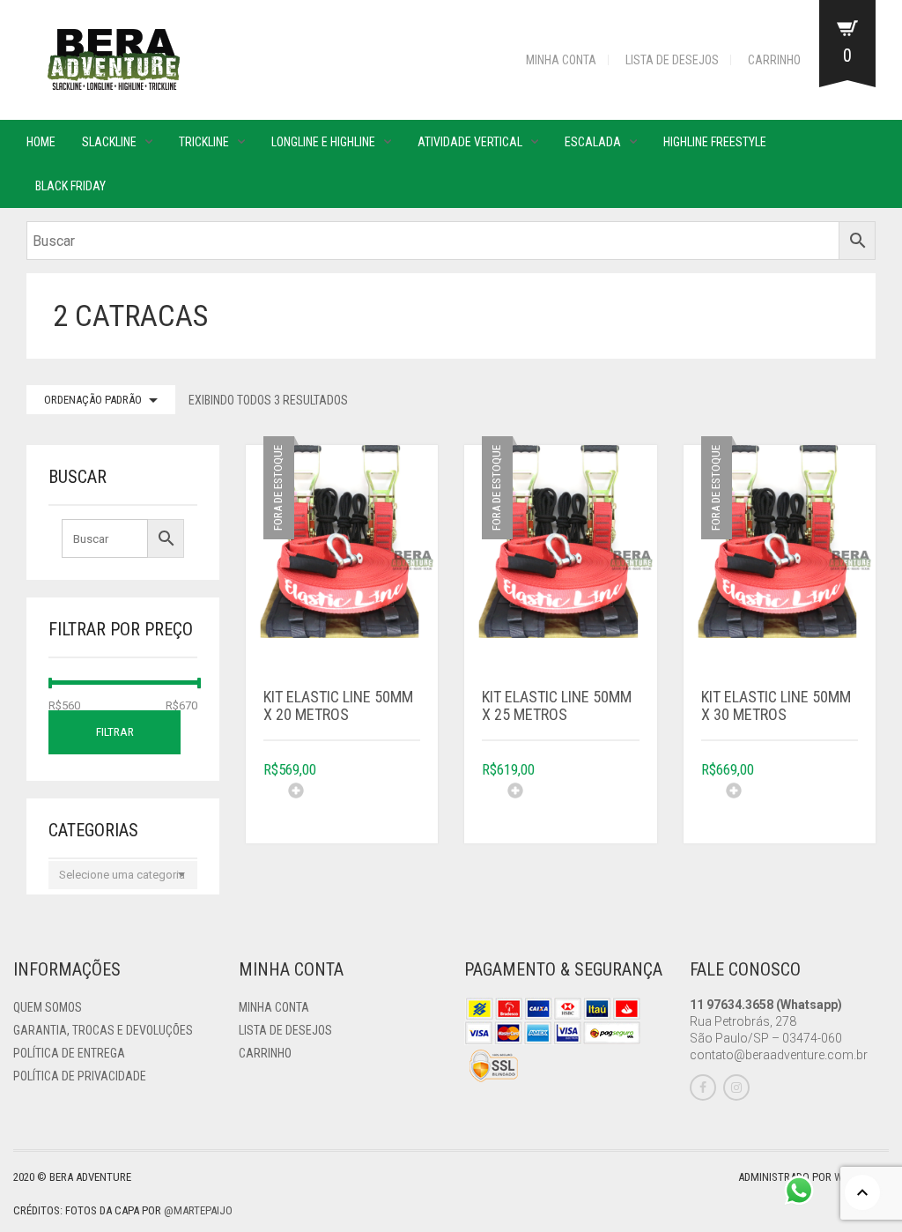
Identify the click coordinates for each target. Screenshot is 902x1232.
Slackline (109, 142)
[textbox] (122, 875)
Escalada (593, 142)
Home (40, 142)
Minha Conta (561, 60)
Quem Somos (47, 1007)
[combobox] (122, 875)
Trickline (204, 142)
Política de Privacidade (79, 1076)
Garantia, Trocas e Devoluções (103, 1030)
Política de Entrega (69, 1053)
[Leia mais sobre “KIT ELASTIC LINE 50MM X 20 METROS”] (354, 804)
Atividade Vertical (470, 142)
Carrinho (774, 60)
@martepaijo (198, 1210)
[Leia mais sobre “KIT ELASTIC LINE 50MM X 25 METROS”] (573, 804)
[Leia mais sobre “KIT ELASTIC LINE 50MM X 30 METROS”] (792, 804)
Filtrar (115, 731)
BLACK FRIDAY (70, 186)
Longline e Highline (323, 142)
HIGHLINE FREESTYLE (714, 142)
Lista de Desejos (672, 60)
